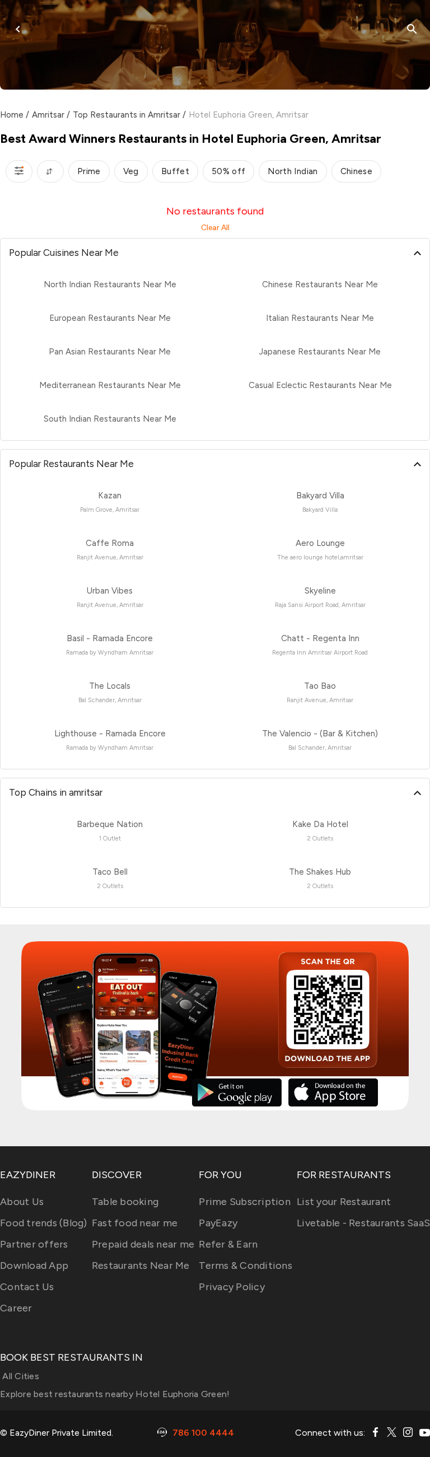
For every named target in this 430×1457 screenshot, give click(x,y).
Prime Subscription (245, 1202)
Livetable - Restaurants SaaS (363, 1223)
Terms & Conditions (245, 1265)
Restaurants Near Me (141, 1265)
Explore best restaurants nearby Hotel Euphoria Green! (115, 1394)
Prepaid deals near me (143, 1244)
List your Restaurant (344, 1202)
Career (16, 1308)
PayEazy (218, 1223)
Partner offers (34, 1244)
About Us (22, 1202)
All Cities (19, 1376)
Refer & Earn (228, 1244)
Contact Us (27, 1287)
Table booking (125, 1202)
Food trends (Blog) (43, 1223)
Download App (34, 1265)
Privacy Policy (232, 1287)
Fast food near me (134, 1223)
